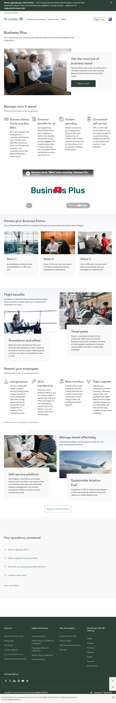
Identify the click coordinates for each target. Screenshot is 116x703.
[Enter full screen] (92, 208)
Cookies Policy (13, 700)
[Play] (24, 208)
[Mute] (27, 208)
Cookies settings (38, 659)
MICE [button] (64, 19)
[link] (37, 71)
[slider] (23, 205)
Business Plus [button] (53, 19)
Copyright (7, 692)
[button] (113, 697)
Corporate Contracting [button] (36, 19)
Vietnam (98, 692)
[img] (111, 2)
